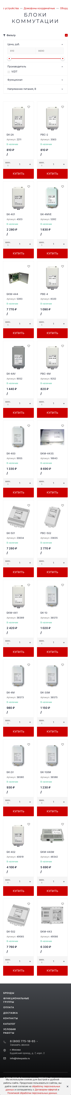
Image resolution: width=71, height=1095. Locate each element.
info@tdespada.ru (20, 1058)
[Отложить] (28, 106)
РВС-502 (45, 533)
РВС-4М (45, 373)
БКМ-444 (12, 294)
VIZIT (14, 71)
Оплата (8, 1007)
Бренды (8, 993)
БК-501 (11, 533)
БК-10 (43, 612)
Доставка (10, 1013)
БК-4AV (11, 373)
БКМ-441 (12, 612)
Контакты (10, 1018)
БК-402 (11, 852)
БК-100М (45, 772)
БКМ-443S (47, 453)
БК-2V (10, 772)
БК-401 (11, 214)
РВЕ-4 (44, 294)
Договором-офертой (46, 1089)
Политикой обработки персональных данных (32, 1093)
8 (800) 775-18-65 (22, 1041)
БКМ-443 (46, 931)
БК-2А (10, 134)
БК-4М (11, 692)
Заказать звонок (19, 1044)
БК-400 (11, 453)
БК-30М (45, 692)
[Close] (66, 1086)
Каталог (9, 1024)
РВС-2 (44, 134)
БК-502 (11, 931)
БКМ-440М (47, 852)
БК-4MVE (46, 214)
